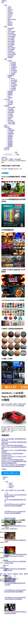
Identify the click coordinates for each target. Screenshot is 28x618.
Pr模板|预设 (11, 75)
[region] (14, 343)
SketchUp (10, 22)
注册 (16, 152)
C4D (7, 426)
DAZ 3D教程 (11, 38)
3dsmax (9, 6)
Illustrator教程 (11, 41)
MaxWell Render (12, 19)
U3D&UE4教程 (12, 54)
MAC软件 (10, 101)
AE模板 (10, 60)
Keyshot (10, 16)
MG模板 (13, 73)
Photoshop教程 (11, 47)
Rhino (9, 20)
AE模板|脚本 (11, 130)
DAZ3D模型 (14, 85)
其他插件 (10, 104)
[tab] (12, 354)
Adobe (9, 8)
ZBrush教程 (11, 56)
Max (9, 428)
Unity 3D (10, 23)
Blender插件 (11, 112)
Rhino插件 (10, 120)
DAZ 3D (10, 15)
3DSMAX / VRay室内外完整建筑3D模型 (12, 459)
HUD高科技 (14, 70)
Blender (10, 11)
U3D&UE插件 (11, 123)
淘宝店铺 (4, 575)
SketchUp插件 (11, 122)
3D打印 (13, 78)
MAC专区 (7, 99)
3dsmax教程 (11, 28)
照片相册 (13, 64)
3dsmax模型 (14, 80)
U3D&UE (13, 90)
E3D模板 (13, 69)
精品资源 (7, 127)
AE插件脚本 (11, 110)
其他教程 (10, 57)
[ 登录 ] (7, 528)
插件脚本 (7, 105)
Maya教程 (10, 46)
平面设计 (10, 97)
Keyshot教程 (11, 43)
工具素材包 (14, 67)
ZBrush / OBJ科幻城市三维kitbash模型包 (12, 445)
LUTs (9, 96)
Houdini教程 (11, 39)
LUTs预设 (10, 131)
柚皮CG (3, 404)
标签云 (21, 573)
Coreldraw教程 (11, 36)
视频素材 (10, 93)
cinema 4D (19, 490)
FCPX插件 (10, 102)
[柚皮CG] (4, 0)
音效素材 (10, 94)
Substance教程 (11, 52)
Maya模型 (13, 88)
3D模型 (10, 77)
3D (23, 426)
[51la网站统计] (17, 579)
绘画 (6, 125)
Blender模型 (14, 82)
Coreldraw (10, 13)
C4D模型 (13, 83)
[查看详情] (14, 343)
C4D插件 (10, 114)
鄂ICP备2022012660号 (8, 581)
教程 (6, 26)
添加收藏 (21, 405)
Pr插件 (9, 118)
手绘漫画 (10, 141)
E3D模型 (13, 86)
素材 (6, 59)
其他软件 (10, 25)
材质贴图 (10, 91)
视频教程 (10, 143)
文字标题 (13, 65)
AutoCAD (10, 9)
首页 (2, 2)
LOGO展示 (14, 72)
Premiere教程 (11, 49)
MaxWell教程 (11, 44)
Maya (9, 18)
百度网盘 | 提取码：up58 (11, 473)
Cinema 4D (10, 12)
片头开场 (13, 62)
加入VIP (7, 149)
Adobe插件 (10, 109)
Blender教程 (11, 33)
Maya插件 (10, 117)
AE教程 (10, 30)
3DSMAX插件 (11, 107)
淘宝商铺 (7, 148)
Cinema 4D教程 (12, 34)
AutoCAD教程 (11, 31)
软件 (6, 5)
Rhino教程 (10, 51)
